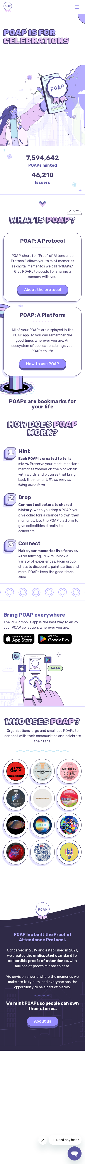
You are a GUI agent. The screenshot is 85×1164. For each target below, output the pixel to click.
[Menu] (77, 7)
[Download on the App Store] (18, 639)
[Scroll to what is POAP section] (42, 204)
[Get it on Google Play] (55, 639)
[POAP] (7, 7)
